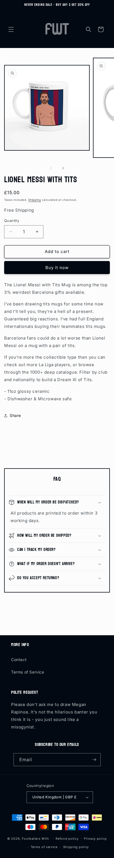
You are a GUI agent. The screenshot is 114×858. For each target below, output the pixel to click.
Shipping (34, 199)
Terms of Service (27, 672)
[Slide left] (51, 168)
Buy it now (57, 267)
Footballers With (35, 838)
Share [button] (15, 415)
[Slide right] (63, 168)
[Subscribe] (94, 759)
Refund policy (67, 839)
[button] (11, 29)
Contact (19, 659)
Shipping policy (76, 847)
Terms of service (44, 847)
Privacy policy (95, 839)
